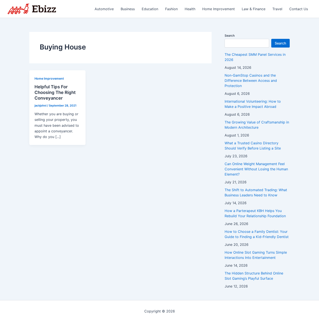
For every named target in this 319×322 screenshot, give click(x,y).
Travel (277, 9)
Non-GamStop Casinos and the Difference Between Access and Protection (251, 80)
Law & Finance (253, 9)
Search (230, 35)
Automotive (104, 9)
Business (128, 9)
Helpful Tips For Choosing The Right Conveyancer (55, 92)
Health (190, 9)
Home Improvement (218, 9)
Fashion (171, 9)
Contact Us (298, 9)
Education (150, 9)
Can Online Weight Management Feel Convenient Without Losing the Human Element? (256, 169)
